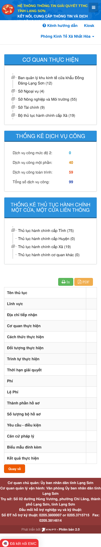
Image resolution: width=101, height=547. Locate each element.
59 (71, 172)
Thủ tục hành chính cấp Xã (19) (44, 246)
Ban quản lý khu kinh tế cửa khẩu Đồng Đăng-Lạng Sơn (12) (51, 80)
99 (71, 182)
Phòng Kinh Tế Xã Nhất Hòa (66, 36)
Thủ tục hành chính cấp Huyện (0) (46, 238)
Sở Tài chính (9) (31, 107)
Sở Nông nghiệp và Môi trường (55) (47, 99)
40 (71, 162)
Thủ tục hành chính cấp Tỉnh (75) (46, 230)
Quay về (14, 468)
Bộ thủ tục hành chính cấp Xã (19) (46, 115)
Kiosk (89, 25)
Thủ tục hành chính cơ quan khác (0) (48, 254)
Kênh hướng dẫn (61, 25)
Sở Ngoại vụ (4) (31, 91)
